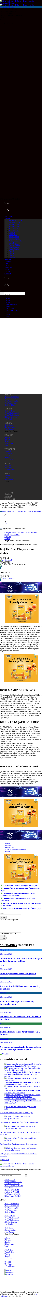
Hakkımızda (8, 479)
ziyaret (8, 298)
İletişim (7, 475)
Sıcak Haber (8, 459)
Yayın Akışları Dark (11, 415)
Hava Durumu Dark (11, 399)
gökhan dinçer (9, 847)
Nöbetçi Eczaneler (15, 241)
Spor (6, 263)
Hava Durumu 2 (14, 226)
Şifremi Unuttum (10, 469)
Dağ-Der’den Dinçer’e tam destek (29, 511)
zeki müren (10, 308)
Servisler (7, 218)
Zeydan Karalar (11, 304)
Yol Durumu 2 (14, 231)
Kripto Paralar (14, 249)
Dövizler (12, 251)
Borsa (9, 1180)
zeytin (8, 302)
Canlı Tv (12, 233)
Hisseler (12, 253)
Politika (12, 511)
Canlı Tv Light (9, 405)
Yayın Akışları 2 (14, 239)
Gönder (3, 917)
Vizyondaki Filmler (16, 220)
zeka (8, 312)
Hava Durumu (14, 224)
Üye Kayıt (8, 467)
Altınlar (11, 255)
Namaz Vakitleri (14, 245)
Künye (6, 477)
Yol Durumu (13, 229)
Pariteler (12, 257)
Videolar (7, 269)
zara (7, 317)
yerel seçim (8, 851)
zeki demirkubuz (12, 310)
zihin (8, 300)
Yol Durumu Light (11, 401)
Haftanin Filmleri (15, 222)
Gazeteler (7, 274)
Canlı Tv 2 (13, 235)
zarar (8, 315)
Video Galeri (9, 453)
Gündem (7, 259)
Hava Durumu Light (11, 397)
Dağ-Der (7, 845)
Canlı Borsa (13, 243)
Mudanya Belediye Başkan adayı (16, 849)
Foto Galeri (8, 267)
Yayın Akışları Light (11, 413)
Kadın (6, 265)
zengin (8, 306)
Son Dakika (8, 216)
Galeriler (7, 494)
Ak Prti (7, 843)
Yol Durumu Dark (10, 403)
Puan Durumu (14, 247)
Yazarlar (7, 272)
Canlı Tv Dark (9, 411)
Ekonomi (7, 261)
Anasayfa (5, 511)
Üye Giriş (7, 465)
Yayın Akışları (14, 237)
